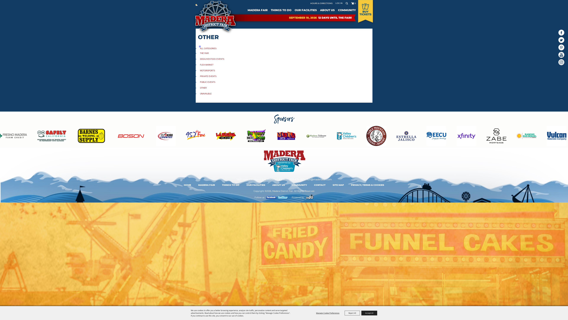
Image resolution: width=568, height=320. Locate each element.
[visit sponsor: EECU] (346, 136)
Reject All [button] (352, 313)
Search (346, 3)
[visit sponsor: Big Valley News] (165, 136)
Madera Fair (258, 10)
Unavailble (206, 94)
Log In (339, 3)
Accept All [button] (369, 313)
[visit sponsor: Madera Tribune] (225, 136)
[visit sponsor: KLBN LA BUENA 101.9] (135, 136)
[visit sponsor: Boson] (40, 136)
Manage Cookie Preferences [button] (327, 313)
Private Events (208, 76)
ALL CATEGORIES (208, 48)
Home (187, 185)
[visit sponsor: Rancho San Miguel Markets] (436, 136)
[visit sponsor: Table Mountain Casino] (286, 136)
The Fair (204, 53)
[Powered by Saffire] (310, 197)
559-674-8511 (297, 179)
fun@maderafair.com (319, 179)
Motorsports (207, 70)
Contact (320, 185)
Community (347, 10)
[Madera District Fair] (215, 17)
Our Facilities (306, 10)
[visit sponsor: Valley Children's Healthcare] (256, 136)
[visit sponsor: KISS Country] (75, 136)
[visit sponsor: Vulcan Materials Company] (466, 136)
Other (203, 88)
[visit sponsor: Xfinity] (376, 136)
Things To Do (281, 10)
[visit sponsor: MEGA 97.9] (195, 136)
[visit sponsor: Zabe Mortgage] (406, 136)
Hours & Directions (321, 3)
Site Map (338, 185)
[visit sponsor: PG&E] (495, 136)
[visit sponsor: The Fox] (105, 136)
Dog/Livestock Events (212, 59)
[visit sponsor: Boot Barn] (555, 136)
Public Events (207, 82)
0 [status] (355, 3)
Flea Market (206, 65)
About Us (327, 10)
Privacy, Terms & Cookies (367, 185)
